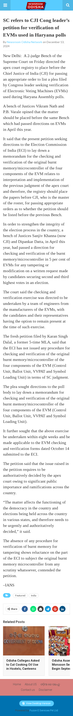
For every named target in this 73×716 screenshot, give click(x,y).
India (33, 595)
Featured (20, 595)
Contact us (28, 689)
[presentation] (63, 652)
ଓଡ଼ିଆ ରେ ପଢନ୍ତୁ (50, 684)
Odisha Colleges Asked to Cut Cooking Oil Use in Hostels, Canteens (23, 665)
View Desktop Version (38, 703)
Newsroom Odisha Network (24, 42)
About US (31, 684)
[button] (5, 5)
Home (17, 684)
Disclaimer (45, 689)
